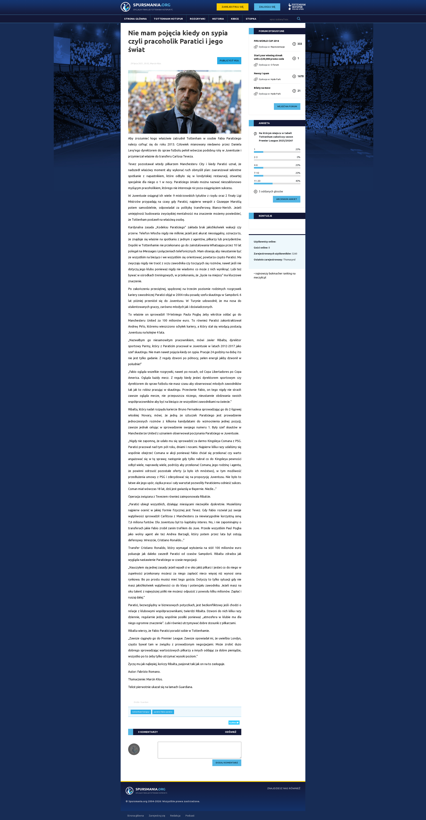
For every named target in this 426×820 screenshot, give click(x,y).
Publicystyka (229, 60)
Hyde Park (276, 79)
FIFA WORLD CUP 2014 (266, 41)
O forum (275, 65)
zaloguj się (267, 6)
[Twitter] (234, 722)
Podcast (190, 815)
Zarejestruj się (157, 815)
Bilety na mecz (262, 88)
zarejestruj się (232, 6)
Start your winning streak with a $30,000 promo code (269, 57)
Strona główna (135, 18)
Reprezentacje (278, 47)
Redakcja (175, 815)
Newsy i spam (261, 73)
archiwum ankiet (286, 199)
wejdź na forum (287, 106)
